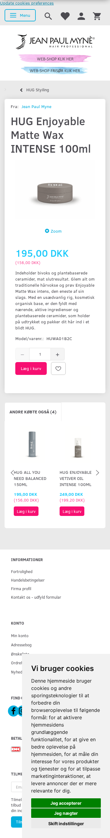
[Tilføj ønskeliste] (58, 368)
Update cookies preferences (27, 3)
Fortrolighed (21, 571)
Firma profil (21, 588)
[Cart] (96, 15)
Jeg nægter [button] (66, 813)
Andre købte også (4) (33, 412)
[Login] (81, 15)
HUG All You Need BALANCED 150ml (30, 478)
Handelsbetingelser (28, 579)
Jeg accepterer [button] (66, 803)
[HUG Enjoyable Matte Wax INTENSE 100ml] (55, 189)
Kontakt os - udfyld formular (36, 597)
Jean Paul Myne (36, 106)
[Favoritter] (64, 15)
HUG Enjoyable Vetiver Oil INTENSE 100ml (76, 478)
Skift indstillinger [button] (66, 823)
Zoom (56, 231)
